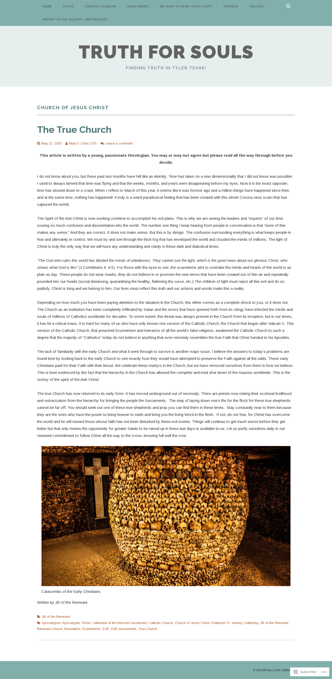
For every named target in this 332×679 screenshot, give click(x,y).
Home (47, 6)
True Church (147, 629)
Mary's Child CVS (83, 143)
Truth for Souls (166, 52)
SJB (105, 629)
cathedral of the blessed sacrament (120, 623)
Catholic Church (160, 623)
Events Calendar (100, 6)
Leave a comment (119, 143)
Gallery (257, 6)
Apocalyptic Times (76, 623)
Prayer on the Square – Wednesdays (74, 19)
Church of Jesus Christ (192, 623)
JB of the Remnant (56, 617)
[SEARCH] (288, 6)
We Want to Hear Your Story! (186, 6)
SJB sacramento (123, 629)
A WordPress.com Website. (274, 670)
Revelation (72, 629)
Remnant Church (50, 629)
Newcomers (138, 6)
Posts (68, 6)
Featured (218, 623)
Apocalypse (51, 623)
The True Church (74, 129)
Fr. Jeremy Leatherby (242, 623)
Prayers (231, 6)
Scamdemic (91, 629)
